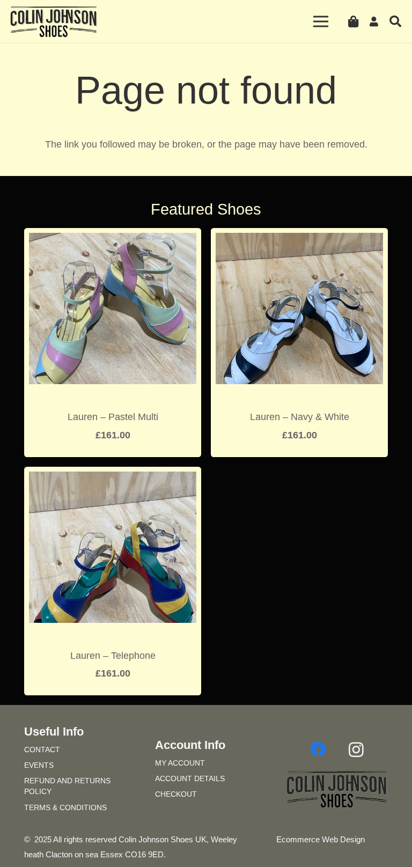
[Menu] (321, 21)
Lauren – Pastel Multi (113, 417)
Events (39, 765)
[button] (395, 21)
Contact (42, 749)
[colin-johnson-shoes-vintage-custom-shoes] (54, 21)
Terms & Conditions (65, 807)
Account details (190, 778)
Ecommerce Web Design (320, 839)
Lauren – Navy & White (299, 417)
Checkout (176, 794)
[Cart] (353, 21)
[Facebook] (317, 749)
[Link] (376, 21)
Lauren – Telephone (113, 655)
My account (180, 763)
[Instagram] (356, 749)
